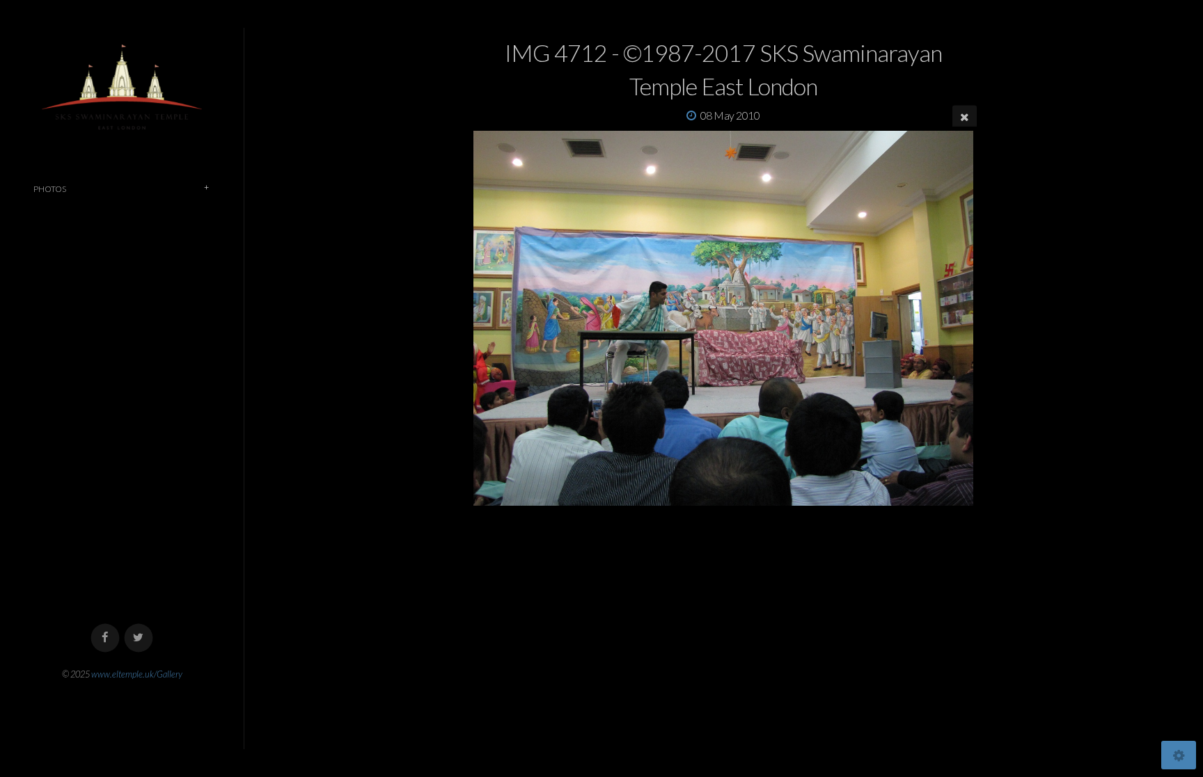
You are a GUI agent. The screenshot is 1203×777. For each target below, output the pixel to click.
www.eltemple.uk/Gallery (136, 674)
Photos (49, 189)
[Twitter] (139, 638)
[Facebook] (105, 638)
